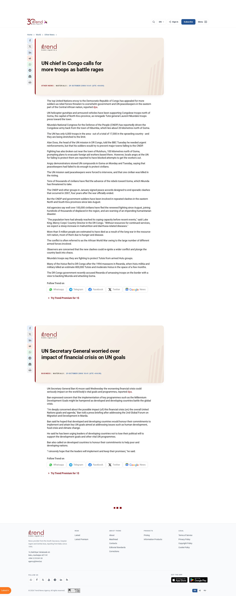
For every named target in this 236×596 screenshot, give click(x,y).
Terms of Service (185, 535)
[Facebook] (36, 579)
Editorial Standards (117, 547)
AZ (200, 590)
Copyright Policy (185, 543)
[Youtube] (48, 579)
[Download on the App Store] (179, 580)
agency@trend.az (35, 561)
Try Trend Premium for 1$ (64, 297)
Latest (77, 535)
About (111, 535)
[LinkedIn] (60, 579)
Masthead (113, 539)
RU (205, 590)
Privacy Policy (184, 539)
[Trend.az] (37, 22)
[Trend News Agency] (36, 533)
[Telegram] (54, 579)
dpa (95, 107)
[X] (42, 579)
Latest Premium (81, 539)
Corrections (114, 551)
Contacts (113, 543)
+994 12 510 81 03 (35, 558)
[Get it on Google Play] (198, 580)
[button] (30, 40)
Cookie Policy (184, 547)
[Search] (153, 22)
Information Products (153, 539)
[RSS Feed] (66, 579)
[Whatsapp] (30, 579)
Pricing (147, 535)
